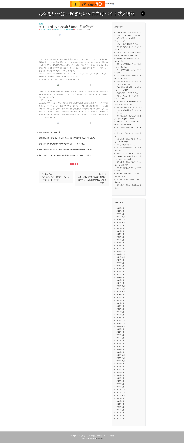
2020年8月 (120, 401)
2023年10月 (121, 292)
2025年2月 (120, 246)
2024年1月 (120, 283)
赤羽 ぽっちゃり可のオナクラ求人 (129, 153)
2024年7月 (120, 266)
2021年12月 (121, 355)
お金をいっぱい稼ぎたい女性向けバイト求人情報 (87, 13)
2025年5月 (120, 237)
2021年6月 (120, 372)
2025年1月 (120, 248)
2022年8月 (120, 332)
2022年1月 (120, 352)
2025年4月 (120, 240)
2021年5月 (120, 375)
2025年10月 (121, 222)
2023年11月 (121, 289)
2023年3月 (120, 312)
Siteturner (99, 439)
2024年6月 (120, 269)
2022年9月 (120, 329)
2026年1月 (120, 214)
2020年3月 (120, 415)
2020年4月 (120, 413)
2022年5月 (120, 341)
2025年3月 (120, 243)
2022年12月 (121, 320)
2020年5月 (120, 410)
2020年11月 (121, 392)
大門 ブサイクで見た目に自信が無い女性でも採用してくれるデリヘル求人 (65, 155)
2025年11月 (121, 220)
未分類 (41, 24)
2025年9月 (120, 225)
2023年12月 (121, 286)
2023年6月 (120, 303)
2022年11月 (121, 323)
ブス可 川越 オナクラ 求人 (126, 145)
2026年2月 (120, 211)
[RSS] (143, 14)
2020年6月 (120, 407)
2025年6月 (120, 234)
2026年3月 (120, 208)
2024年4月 (120, 274)
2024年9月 (120, 260)
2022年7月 (120, 335)
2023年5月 (120, 306)
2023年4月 (120, 309)
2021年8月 (120, 367)
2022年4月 (120, 343)
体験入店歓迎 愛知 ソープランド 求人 (129, 107)
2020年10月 (121, 395)
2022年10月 (121, 326)
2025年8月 (120, 228)
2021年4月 (120, 378)
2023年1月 (120, 318)
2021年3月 (120, 381)
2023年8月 (120, 297)
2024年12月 (121, 251)
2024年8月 (120, 263)
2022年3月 (120, 346)
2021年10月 (121, 361)
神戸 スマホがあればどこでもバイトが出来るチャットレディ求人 (55, 177)
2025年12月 (121, 217)
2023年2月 (120, 315)
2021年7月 (120, 369)
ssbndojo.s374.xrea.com (63, 29)
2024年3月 (120, 277)
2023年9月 (120, 294)
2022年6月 (120, 338)
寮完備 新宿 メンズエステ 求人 (127, 93)
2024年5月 (120, 271)
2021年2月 (120, 384)
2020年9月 (120, 398)
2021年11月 (121, 358)
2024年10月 (121, 257)
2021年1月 (120, 387)
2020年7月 (120, 404)
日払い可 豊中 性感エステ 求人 (127, 44)
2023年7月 (120, 300)
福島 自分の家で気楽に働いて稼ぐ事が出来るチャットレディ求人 (62, 144)
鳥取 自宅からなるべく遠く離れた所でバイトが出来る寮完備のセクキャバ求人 (66, 149)
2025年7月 (120, 231)
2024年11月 (121, 254)
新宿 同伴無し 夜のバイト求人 (50, 132)
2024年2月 (120, 280)
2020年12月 (121, 390)
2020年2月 (120, 418)
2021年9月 (120, 364)
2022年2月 (120, 349)
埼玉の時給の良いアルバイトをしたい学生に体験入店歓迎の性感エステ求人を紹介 (67, 138)
